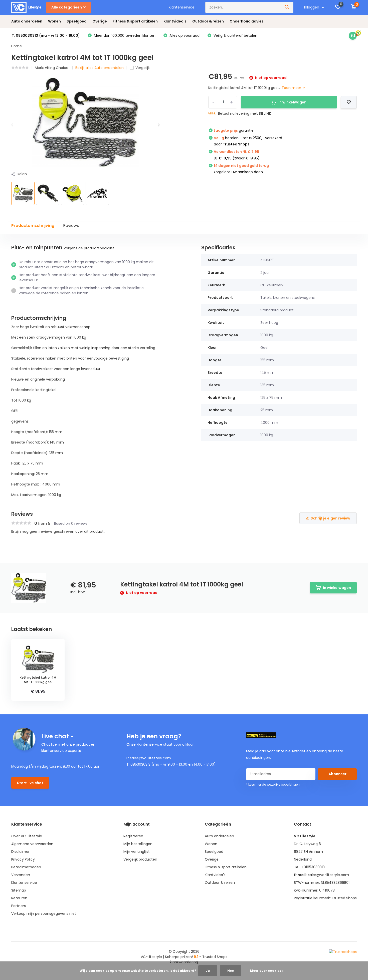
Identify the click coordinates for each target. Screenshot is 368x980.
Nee (230, 971)
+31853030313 (313, 867)
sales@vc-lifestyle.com (328, 874)
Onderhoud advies (247, 21)
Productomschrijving (32, 225)
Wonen (54, 21)
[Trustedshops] (343, 952)
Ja (208, 971)
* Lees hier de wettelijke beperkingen (273, 784)
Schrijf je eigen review (330, 518)
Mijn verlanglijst (136, 851)
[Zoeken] (287, 7)
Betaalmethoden (26, 867)
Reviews (71, 225)
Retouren (19, 898)
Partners (18, 905)
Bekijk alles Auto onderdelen (99, 67)
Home (16, 45)
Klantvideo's (175, 21)
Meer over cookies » (267, 971)
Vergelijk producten (140, 859)
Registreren (133, 836)
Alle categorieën (66, 7)
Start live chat (30, 782)
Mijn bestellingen (137, 843)
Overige (99, 21)
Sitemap (18, 890)
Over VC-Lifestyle (26, 836)
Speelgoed (77, 21)
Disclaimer (20, 851)
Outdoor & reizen (208, 21)
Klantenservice (182, 7)
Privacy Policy (23, 859)
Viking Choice (57, 67)
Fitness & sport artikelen (135, 21)
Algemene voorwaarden (32, 843)
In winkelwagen (292, 102)
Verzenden (20, 874)
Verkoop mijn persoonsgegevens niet (43, 913)
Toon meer (292, 87)
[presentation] (13, 125)
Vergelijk (142, 67)
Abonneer (337, 773)
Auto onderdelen (26, 21)
